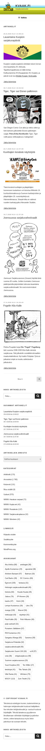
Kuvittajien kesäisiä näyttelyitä (19, 152)
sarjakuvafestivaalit (14, 647)
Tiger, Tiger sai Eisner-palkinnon (20, 91)
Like (29, 606)
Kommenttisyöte (10, 544)
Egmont (10, 583)
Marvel (22, 610)
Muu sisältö (8, 489)
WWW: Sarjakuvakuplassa (14, 514)
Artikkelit (7, 474)
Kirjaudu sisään (10, 534)
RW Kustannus (12, 633)
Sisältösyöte (8, 539)
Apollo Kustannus (13, 569)
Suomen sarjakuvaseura (16, 660)
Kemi (20, 601)
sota (8, 656)
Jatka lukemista (10, 82)
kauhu (9, 601)
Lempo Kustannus (14, 606)
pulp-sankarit (12, 624)
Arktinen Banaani (13, 574)
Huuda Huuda (24, 592)
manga (10, 610)
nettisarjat (10, 615)
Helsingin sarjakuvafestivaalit (18, 587)
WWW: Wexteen (10, 519)
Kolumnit (7, 484)
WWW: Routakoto (11, 509)
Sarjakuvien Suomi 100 (16, 651)
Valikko (24, 18)
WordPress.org (9, 549)
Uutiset (6, 494)
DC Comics (26, 578)
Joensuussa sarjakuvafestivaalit (20, 217)
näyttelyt (24, 615)
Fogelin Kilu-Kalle (12, 305)
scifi (33, 651)
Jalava (9, 596)
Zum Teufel (24, 679)
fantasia (23, 583)
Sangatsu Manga (13, 638)
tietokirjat (10, 669)
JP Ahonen (23, 596)
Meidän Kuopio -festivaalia (26, 76)
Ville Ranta (11, 674)
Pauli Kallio (11, 619)
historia (9, 592)
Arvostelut (8, 479)
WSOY (10, 679)
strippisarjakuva (23, 656)
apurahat (30, 569)
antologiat (25, 564)
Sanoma (30, 638)
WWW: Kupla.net (10, 504)
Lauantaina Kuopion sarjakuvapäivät (18, 411)
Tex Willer (28, 665)
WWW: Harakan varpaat (13, 499)
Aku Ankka (11, 564)
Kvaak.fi (23, 5)
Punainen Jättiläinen (14, 628)
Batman (30, 574)
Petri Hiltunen (27, 619)
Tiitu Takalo (25, 669)
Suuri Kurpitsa (12, 665)
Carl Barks (11, 578)
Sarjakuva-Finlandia (14, 642)
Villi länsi (25, 674)
